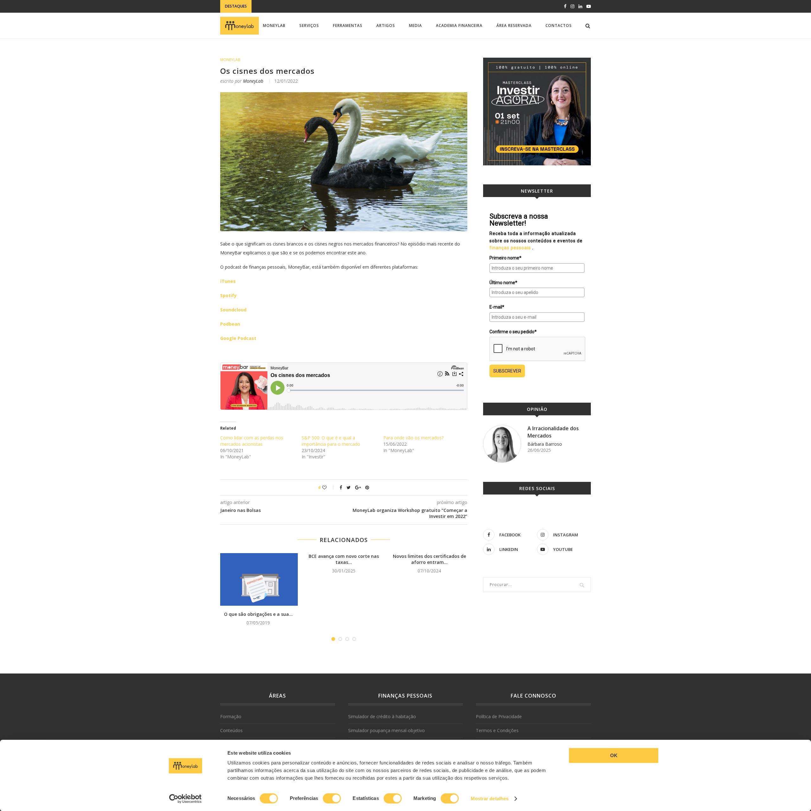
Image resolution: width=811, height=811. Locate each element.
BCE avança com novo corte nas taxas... (344, 559)
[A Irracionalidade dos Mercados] (502, 444)
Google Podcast (238, 338)
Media (415, 25)
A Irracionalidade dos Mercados (553, 432)
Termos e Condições (497, 730)
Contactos (559, 25)
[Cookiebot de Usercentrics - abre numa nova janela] (185, 798)
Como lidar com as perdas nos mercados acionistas (251, 441)
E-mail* (496, 307)
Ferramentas (347, 25)
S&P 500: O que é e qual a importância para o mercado (331, 441)
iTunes (228, 281)
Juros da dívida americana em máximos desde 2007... (311, 8)
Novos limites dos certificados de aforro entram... (429, 559)
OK (613, 755)
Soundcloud (233, 310)
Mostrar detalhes (490, 798)
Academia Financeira (459, 25)
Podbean (230, 324)
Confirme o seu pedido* (513, 331)
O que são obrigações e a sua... (258, 614)
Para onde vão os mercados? (413, 438)
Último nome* (503, 282)
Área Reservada (514, 25)
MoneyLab (274, 25)
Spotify (228, 295)
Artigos (385, 25)
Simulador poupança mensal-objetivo (386, 730)
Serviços (309, 25)
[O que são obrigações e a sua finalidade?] (258, 579)
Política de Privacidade (499, 716)
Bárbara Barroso (544, 444)
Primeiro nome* (505, 257)
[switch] (332, 798)
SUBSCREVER (507, 371)
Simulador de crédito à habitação (382, 716)
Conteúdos (231, 730)
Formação (230, 716)
